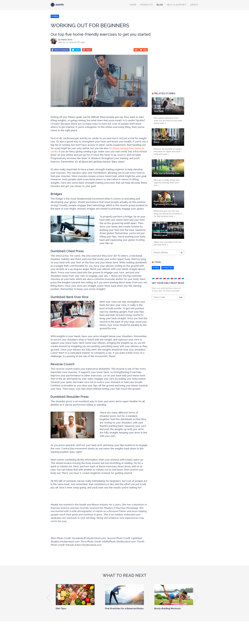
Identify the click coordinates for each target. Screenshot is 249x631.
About (194, 5)
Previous (49, 597)
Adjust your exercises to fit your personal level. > (167, 243)
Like (145, 49)
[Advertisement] (168, 68)
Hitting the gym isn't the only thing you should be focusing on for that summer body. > (168, 213)
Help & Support (176, 5)
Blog (160, 5)
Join (180, 297)
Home (133, 5)
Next (196, 597)
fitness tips (167, 268)
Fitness (156, 268)
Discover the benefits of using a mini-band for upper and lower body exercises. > (168, 151)
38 (136, 49)
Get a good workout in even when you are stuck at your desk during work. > (168, 120)
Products (146, 5)
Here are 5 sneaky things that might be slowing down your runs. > (166, 182)
